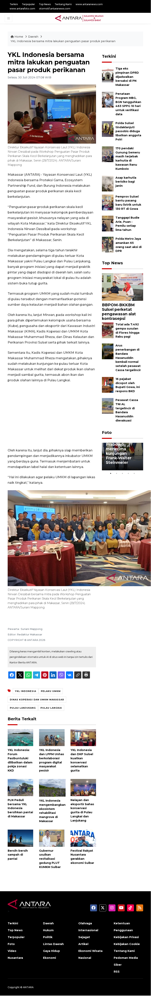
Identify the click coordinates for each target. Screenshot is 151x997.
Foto (107, 432)
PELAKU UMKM (51, 691)
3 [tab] (122, 473)
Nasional (84, 958)
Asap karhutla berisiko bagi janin (125, 182)
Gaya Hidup (51, 951)
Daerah (33, 36)
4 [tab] (128, 473)
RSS (117, 971)
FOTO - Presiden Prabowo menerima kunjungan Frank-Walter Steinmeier (122, 451)
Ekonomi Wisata (90, 951)
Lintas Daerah (53, 944)
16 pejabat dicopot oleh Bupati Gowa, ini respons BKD (127, 385)
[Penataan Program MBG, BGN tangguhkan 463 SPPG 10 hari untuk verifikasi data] (107, 99)
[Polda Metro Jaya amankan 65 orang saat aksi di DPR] (107, 244)
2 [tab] (117, 473)
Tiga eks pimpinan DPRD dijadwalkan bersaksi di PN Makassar (127, 77)
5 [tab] (134, 473)
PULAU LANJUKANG (23, 707)
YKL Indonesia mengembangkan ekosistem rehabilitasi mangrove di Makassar (52, 811)
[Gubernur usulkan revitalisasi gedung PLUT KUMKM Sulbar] (52, 838)
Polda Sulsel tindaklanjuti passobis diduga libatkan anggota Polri (128, 131)
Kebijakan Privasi (126, 937)
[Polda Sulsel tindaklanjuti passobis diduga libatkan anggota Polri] (107, 129)
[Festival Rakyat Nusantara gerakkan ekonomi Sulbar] (83, 838)
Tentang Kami (63, 4)
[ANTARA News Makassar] (79, 18)
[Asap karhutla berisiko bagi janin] (107, 183)
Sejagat (84, 937)
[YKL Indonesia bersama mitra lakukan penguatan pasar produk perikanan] (122, 287)
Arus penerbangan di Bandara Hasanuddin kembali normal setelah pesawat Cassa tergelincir (128, 358)
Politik (47, 937)
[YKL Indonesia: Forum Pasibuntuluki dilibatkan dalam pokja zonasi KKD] (20, 737)
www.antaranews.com (89, 4)
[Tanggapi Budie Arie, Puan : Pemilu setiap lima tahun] (107, 223)
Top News (45, 4)
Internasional (88, 930)
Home (19, 36)
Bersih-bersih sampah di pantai (18, 855)
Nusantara (15, 958)
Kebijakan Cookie (127, 944)
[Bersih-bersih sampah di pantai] (20, 838)
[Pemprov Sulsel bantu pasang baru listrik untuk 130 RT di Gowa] (107, 202)
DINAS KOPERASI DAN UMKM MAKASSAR (37, 699)
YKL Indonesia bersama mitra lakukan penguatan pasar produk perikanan (63, 41)
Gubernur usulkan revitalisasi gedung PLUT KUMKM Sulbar (50, 859)
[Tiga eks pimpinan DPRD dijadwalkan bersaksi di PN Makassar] (107, 74)
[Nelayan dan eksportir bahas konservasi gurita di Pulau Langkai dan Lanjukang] (83, 787)
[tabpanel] (122, 456)
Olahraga (85, 923)
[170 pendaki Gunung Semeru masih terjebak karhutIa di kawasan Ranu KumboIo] (107, 154)
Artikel (83, 944)
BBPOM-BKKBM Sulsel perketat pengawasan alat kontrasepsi (119, 312)
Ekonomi (49, 958)
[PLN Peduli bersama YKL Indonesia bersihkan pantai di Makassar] (20, 787)
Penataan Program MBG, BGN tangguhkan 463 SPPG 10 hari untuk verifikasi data (128, 104)
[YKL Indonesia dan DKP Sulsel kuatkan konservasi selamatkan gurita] (83, 737)
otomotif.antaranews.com (54, 8)
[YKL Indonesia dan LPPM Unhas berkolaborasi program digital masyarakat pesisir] (52, 737)
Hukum (48, 930)
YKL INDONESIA (25, 691)
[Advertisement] (52, 415)
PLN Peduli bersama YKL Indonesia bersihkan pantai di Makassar (20, 808)
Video (12, 951)
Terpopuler (28, 4)
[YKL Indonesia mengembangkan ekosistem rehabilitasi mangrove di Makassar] (52, 787)
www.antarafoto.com (22, 8)
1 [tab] (111, 473)
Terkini (14, 4)
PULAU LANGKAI (51, 707)
